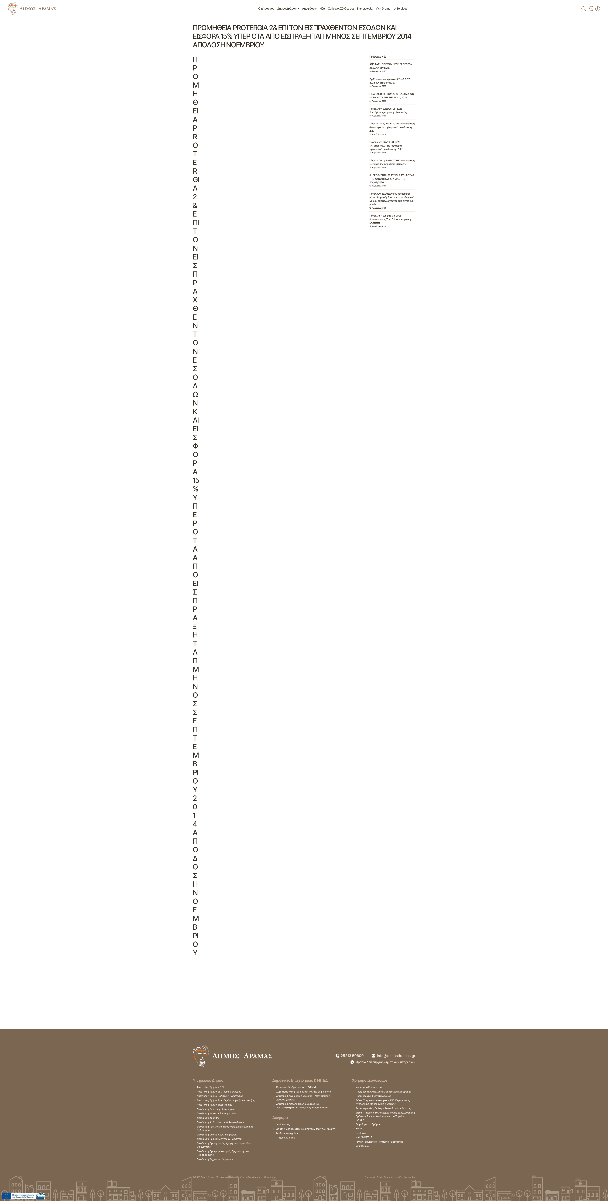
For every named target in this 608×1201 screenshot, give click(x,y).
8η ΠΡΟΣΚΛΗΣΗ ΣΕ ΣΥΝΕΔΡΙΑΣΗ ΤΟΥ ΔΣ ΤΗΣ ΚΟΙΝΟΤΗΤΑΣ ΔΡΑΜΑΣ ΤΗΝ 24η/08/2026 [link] (391, 179)
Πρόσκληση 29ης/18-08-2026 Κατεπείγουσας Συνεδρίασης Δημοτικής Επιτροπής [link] (390, 219)
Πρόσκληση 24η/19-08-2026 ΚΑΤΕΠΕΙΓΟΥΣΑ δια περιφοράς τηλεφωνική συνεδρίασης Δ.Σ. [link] (385, 145)
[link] (32, 8)
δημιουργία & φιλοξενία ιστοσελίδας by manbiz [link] (390, 1177)
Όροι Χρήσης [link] (271, 1177)
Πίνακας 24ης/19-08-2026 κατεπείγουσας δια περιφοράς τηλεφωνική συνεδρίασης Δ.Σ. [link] (392, 127)
